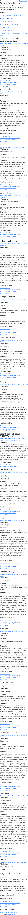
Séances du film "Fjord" (18, 520)
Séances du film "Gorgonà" (19, 862)
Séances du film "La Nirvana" (19, 796)
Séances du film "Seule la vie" (19, 385)
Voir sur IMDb (4, 86)
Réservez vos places (5, 43)
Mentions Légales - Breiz (7, 18)
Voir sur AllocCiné (5, 80)
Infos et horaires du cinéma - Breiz (9, 24)
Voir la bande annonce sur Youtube (10, 82)
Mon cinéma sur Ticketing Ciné (8, 912)
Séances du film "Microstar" (19, 631)
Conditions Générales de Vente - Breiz (10, 15)
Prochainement (4, 27)
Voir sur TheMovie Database (8, 84)
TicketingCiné (23, 1)
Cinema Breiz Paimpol (6, 21)
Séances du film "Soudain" (18, 147)
